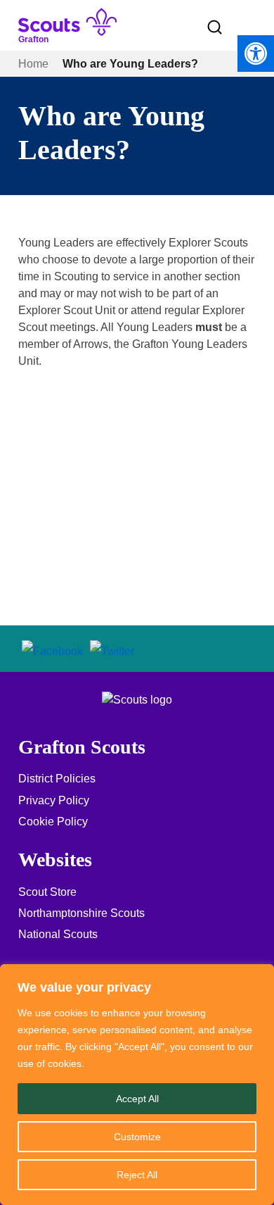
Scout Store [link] (47, 892)
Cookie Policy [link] (53, 822)
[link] (255, 53)
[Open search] (215, 27)
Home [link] (33, 64)
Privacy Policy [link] (53, 800)
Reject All (137, 1174)
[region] (137, 1084)
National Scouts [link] (58, 934)
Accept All (137, 1098)
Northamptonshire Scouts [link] (81, 913)
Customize (137, 1136)
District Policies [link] (57, 779)
